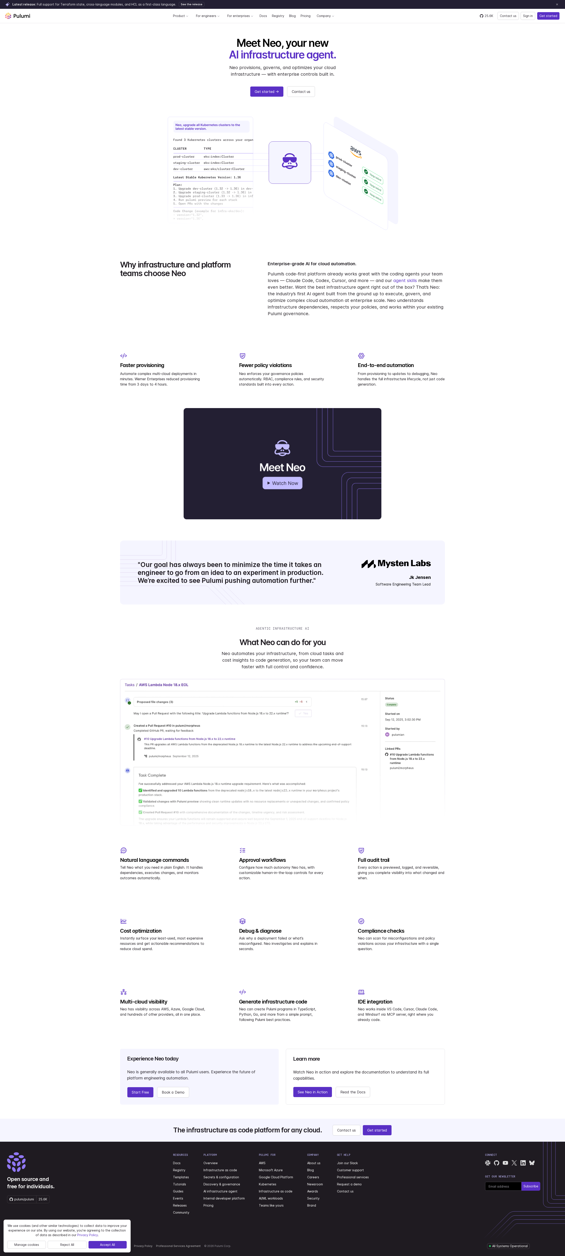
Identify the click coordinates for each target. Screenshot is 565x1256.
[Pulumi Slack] (487, 1163)
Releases (180, 1205)
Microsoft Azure (271, 1170)
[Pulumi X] (514, 1163)
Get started (548, 16)
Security (313, 1198)
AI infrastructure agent (220, 1191)
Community (181, 1212)
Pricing (306, 16)
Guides (178, 1191)
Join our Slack (347, 1163)
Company (324, 16)
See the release (191, 4)
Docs (263, 16)
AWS (262, 1163)
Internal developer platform (224, 1198)
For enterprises (238, 16)
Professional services (353, 1177)
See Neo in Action (313, 1092)
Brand (311, 1205)
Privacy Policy (143, 1246)
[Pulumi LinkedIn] (523, 1163)
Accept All (107, 1245)
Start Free (140, 1092)
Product (179, 16)
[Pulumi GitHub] (496, 1163)
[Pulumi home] (17, 16)
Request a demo (349, 1184)
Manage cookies (26, 1245)
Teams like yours (271, 1205)
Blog (292, 16)
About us (313, 1163)
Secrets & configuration (221, 1177)
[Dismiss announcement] (557, 4)
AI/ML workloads (271, 1198)
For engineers (206, 16)
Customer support (350, 1170)
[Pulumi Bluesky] (532, 1163)
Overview (210, 1163)
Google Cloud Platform (276, 1177)
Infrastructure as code (220, 1170)
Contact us (508, 16)
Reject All (67, 1245)
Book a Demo (173, 1092)
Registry (278, 16)
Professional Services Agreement (178, 1246)
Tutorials (179, 1184)
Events (178, 1198)
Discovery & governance (221, 1184)
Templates (181, 1177)
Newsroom (315, 1184)
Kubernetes (267, 1184)
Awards (312, 1191)
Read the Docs (352, 1092)
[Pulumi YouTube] (505, 1163)
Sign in (528, 16)
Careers (313, 1177)
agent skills (405, 280)
